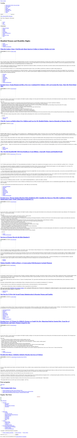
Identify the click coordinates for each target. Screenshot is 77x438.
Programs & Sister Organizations (8, 425)
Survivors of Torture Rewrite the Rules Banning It (15, 237)
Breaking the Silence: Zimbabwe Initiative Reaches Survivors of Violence (21, 354)
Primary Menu (3, 26)
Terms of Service (18, 432)
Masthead (6, 404)
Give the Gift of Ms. (8, 413)
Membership (5, 411)
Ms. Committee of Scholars (10, 405)
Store (4, 36)
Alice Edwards (13, 239)
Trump (6, 12)
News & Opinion (6, 28)
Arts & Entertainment (6, 186)
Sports (4, 81)
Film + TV (7, 7)
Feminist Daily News (10, 388)
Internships (7, 406)
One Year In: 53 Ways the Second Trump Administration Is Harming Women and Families (26, 294)
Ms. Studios (5, 32)
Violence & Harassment (7, 46)
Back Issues (7, 418)
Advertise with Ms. (8, 424)
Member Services (8, 415)
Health (4, 30)
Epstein (6, 8)
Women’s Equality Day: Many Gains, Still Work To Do (12, 390)
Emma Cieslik (13, 51)
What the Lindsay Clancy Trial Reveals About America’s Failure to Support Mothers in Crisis (27, 49)
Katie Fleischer (13, 88)
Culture (4, 31)
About (4, 402)
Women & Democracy (7, 33)
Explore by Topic (6, 35)
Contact (4, 420)
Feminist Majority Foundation (10, 426)
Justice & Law (5, 44)
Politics (4, 29)
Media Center (7, 421)
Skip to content (3, 0)
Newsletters (7, 417)
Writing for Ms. (7, 422)
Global (4, 75)
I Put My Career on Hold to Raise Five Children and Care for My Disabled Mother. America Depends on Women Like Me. (35, 121)
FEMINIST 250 (8, 10)
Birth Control (7, 9)
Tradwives (7, 11)
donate (4, 22)
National (4, 45)
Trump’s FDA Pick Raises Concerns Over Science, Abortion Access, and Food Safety (18, 391)
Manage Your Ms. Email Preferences (11, 414)
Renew (4, 24)
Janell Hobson (13, 265)
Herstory (4, 189)
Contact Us (7, 423)
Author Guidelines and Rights (8, 432)
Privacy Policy (25, 432)
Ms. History (7, 403)
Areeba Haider (13, 296)
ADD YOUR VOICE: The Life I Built (12, 5)
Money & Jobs (5, 117)
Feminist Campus (8, 427)
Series (4, 34)
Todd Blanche (7, 6)
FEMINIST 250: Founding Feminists (17, 288)
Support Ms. (7, 416)
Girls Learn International (9, 428)
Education (4, 74)
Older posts (2, 384)
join (3, 23)
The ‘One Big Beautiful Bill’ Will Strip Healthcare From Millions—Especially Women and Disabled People (31, 151)
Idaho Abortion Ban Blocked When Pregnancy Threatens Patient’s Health (16, 392)
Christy (12, 123)
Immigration (5, 77)
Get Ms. (6, 412)
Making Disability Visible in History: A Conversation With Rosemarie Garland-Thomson (26, 263)
